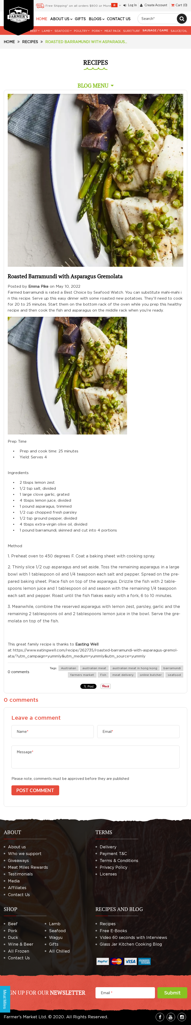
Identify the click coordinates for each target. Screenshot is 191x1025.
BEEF (33, 30)
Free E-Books (113, 930)
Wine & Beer (20, 944)
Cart (181, 5)
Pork (12, 930)
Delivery (108, 847)
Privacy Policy (113, 867)
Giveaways (18, 860)
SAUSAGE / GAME (155, 30)
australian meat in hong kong (134, 668)
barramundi (172, 668)
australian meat (94, 668)
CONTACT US (119, 19)
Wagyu (55, 937)
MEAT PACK (112, 30)
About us (17, 847)
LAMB (46, 30)
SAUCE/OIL (179, 30)
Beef (13, 923)
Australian (68, 668)
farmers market (82, 674)
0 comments (18, 672)
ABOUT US (59, 19)
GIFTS (80, 19)
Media (14, 881)
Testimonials (20, 874)
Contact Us (19, 894)
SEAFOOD (61, 30)
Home (9, 42)
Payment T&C (113, 853)
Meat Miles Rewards (28, 867)
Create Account (155, 5)
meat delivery (123, 674)
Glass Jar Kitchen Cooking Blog (131, 944)
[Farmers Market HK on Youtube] (171, 1017)
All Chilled (59, 951)
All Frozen (18, 951)
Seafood (57, 930)
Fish (103, 674)
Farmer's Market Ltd (25, 1017)
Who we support (25, 853)
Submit (172, 992)
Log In (132, 5)
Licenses (108, 874)
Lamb (54, 923)
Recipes (30, 42)
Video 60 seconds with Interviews (133, 937)
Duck (13, 937)
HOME (41, 19)
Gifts (53, 944)
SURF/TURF (131, 30)
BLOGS (95, 19)
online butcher (151, 674)
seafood (174, 674)
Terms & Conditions (119, 860)
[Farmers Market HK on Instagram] (182, 1017)
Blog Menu (93, 85)
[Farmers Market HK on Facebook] (160, 1017)
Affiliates (17, 887)
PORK (96, 30)
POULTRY (80, 30)
